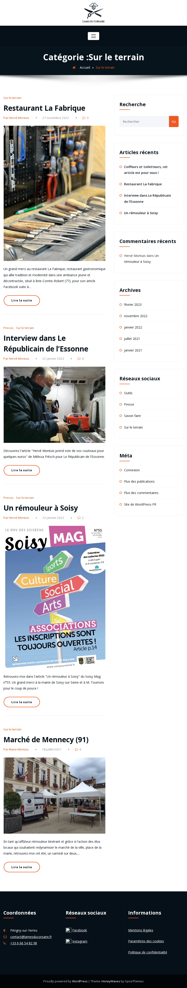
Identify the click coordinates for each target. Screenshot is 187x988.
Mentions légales (140, 930)
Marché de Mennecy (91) (45, 739)
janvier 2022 (133, 327)
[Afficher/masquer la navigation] (93, 36)
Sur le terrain (12, 98)
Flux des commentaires (141, 493)
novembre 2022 (135, 316)
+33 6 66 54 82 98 (23, 943)
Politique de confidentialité (147, 952)
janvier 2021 (133, 350)
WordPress (80, 981)
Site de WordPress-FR (140, 504)
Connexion (132, 470)
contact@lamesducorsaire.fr (31, 937)
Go (174, 121)
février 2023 (133, 304)
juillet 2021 (132, 338)
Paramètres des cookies (146, 941)
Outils (128, 393)
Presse (8, 328)
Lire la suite (21, 300)
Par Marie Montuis (16, 749)
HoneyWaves (110, 981)
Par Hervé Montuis (16, 118)
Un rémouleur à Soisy (40, 508)
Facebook (79, 930)
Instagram (79, 941)
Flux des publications (139, 481)
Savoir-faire (132, 416)
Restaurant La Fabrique (44, 108)
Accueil (85, 67)
